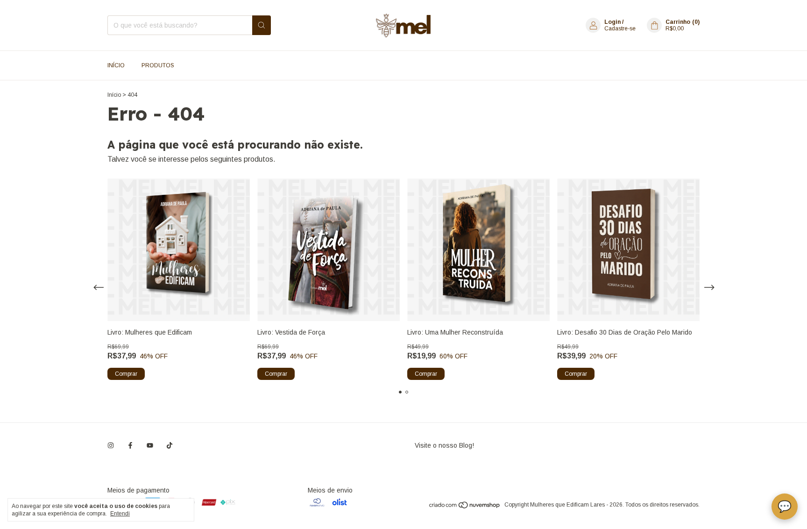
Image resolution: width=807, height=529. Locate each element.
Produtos (158, 65)
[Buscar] (261, 25)
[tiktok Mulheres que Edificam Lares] (169, 445)
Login (612, 22)
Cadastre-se (620, 28)
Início (116, 65)
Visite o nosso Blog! (444, 445)
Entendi (120, 513)
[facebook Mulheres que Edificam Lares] (130, 445)
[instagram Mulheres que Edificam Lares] (110, 445)
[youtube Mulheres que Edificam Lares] (150, 445)
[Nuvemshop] (465, 507)
